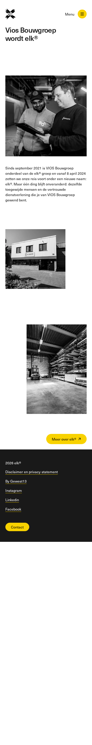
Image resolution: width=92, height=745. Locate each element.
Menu (69, 14)
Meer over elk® (64, 439)
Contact (17, 527)
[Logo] (14, 14)
